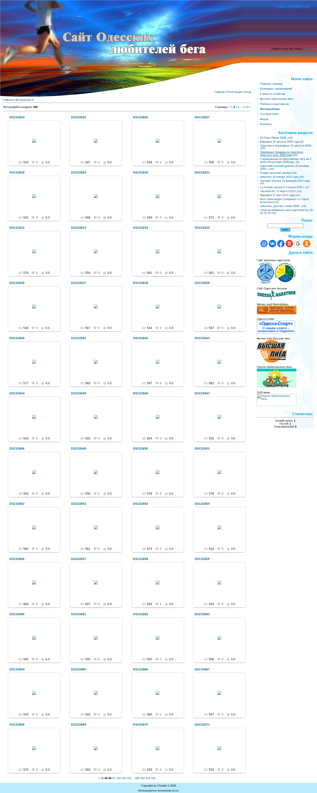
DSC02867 (202, 669)
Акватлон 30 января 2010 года (279, 176)
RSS (307, 48)
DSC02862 (140, 614)
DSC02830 (140, 172)
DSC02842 (140, 338)
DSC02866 (140, 669)
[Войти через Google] (298, 244)
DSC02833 (78, 228)
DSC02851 (202, 448)
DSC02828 (17, 172)
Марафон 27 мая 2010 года (277, 195)
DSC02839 (202, 283)
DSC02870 (140, 724)
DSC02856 (17, 559)
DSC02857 (78, 559)
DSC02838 (140, 283)
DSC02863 (202, 614)
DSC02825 (78, 117)
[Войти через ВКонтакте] (272, 243)
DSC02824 (17, 117)
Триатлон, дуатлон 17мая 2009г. (280, 206)
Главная (219, 91)
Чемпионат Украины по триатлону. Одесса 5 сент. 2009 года (281, 153)
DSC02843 (202, 338)
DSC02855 (202, 504)
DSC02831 (202, 172)
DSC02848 (17, 448)
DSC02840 (17, 338)
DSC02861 (78, 614)
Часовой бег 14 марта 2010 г (278, 191)
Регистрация (235, 91)
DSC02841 (78, 338)
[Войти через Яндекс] (289, 243)
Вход (248, 91)
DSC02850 (140, 448)
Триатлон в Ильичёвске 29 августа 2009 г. (286, 145)
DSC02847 (202, 393)
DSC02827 (202, 117)
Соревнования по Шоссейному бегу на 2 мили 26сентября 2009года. (285, 160)
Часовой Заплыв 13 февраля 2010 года (285, 180)
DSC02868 (17, 724)
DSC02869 (78, 724)
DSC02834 (140, 228)
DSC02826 (140, 117)
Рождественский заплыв (275, 172)
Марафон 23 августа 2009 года (279, 141)
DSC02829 (78, 172)
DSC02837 (78, 283)
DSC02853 (78, 504)
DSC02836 (17, 283)
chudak (36, 145)
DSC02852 (17, 504)
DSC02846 (140, 393)
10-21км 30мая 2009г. (273, 137)
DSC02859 (202, 559)
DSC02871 (202, 724)
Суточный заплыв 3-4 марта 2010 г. (282, 187)
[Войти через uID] (264, 243)
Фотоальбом (23, 99)
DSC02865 (78, 669)
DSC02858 (140, 559)
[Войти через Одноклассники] (306, 243)
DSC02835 (202, 228)
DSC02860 (17, 614)
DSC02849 (78, 448)
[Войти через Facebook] (281, 243)
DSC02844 (17, 393)
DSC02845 (78, 393)
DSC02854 (140, 504)
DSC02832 (17, 228)
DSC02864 (17, 669)
